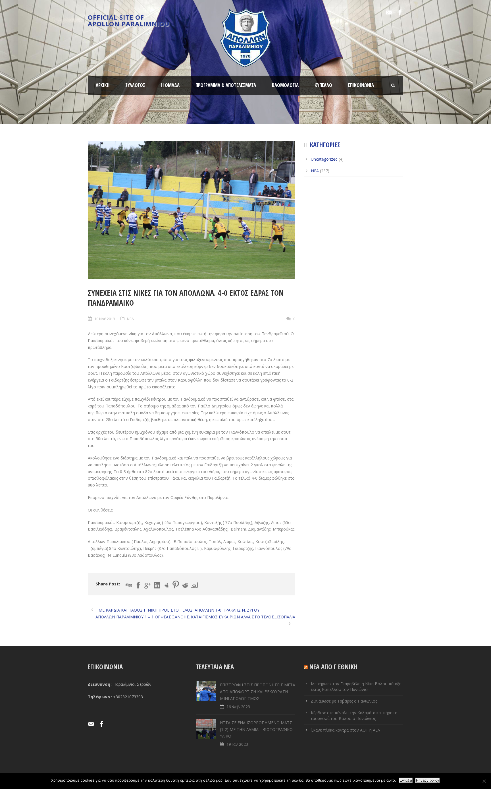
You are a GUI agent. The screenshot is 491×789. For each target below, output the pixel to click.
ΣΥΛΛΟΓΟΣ (135, 85)
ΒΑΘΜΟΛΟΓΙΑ (285, 85)
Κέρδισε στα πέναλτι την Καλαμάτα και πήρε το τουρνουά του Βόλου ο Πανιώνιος (354, 715)
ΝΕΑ (130, 318)
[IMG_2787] (191, 210)
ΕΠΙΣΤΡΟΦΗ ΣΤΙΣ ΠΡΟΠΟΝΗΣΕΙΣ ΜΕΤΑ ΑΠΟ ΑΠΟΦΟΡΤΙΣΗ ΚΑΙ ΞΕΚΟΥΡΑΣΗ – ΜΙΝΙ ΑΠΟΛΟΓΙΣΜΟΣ (257, 691)
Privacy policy (427, 780)
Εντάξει (406, 780)
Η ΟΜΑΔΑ (170, 85)
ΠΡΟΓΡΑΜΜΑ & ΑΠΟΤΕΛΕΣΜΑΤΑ (225, 85)
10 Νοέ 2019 (104, 318)
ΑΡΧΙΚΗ (102, 85)
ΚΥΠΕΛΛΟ (323, 85)
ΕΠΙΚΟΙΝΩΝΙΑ (361, 85)
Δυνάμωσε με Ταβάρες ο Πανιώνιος (344, 701)
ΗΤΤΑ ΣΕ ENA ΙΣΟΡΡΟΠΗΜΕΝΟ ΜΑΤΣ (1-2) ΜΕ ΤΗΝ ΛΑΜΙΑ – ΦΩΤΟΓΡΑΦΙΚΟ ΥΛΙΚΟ (256, 729)
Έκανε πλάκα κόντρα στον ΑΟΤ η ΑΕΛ (345, 730)
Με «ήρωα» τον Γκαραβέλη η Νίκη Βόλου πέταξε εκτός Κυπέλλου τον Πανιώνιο (356, 686)
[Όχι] (484, 781)
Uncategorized (324, 159)
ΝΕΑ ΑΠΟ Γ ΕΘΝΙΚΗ (333, 666)
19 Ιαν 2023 (237, 744)
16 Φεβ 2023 (238, 706)
